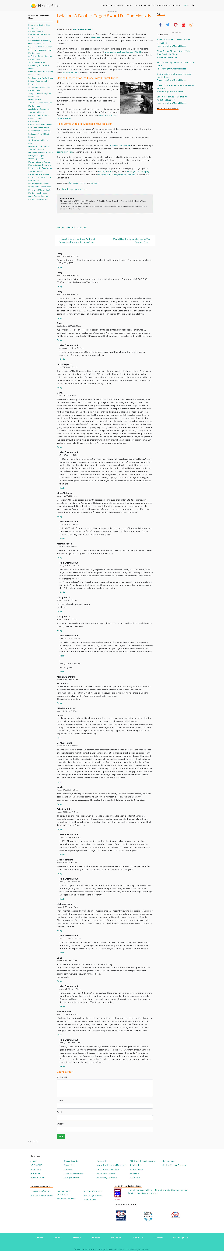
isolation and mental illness (74, 189)
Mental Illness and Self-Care (40, 177)
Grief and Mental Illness (38, 140)
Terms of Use (115, 1237)
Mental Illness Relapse (37, 193)
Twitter (82, 183)
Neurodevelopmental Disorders (111, 1165)
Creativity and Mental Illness (40, 124)
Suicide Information (92, 1191)
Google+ (95, 183)
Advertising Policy (180, 1237)
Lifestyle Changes (36, 155)
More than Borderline (167, 57)
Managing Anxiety (36, 158)
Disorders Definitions (40, 1191)
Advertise (96, 1237)
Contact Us (76, 1237)
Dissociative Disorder (73, 1173)
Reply (59, 267)
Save (61, 1136)
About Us (57, 1237)
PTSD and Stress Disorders (142, 1161)
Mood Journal (90, 1199)
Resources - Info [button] (122, 5)
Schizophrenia (136, 1169)
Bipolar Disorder (71, 1161)
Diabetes (68, 1169)
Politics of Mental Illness (38, 183)
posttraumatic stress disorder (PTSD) (123, 52)
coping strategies (65, 151)
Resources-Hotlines (66, 1198)
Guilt (30, 143)
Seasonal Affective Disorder (40, 46)
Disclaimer (158, 1237)
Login (186, 5)
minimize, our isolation (120, 145)
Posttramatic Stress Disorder (40, 186)
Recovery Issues (35, 28)
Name (60, 1100)
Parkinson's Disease (106, 1173)
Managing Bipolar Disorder (39, 162)
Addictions (35, 1169)
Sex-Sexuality (169, 1161)
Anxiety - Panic (37, 1177)
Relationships (136, 1165)
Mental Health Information (63, 1193)
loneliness (95, 37)
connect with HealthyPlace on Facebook (117, 174)
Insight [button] (137, 5)
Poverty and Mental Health (39, 190)
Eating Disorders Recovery (39, 130)
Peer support (34, 180)
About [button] (176, 5)
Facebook (74, 183)
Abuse (33, 1161)
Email (59, 1112)
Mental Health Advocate (38, 174)
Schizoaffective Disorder (174, 1165)
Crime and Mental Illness (38, 127)
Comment (62, 1077)
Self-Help (134, 1173)
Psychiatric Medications (41, 1195)
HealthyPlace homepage (138, 171)
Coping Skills (33, 121)
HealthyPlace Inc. (90, 1249)
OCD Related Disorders (108, 1169)
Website (61, 1123)
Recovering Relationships (39, 25)
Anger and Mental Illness (38, 115)
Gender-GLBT (104, 1161)
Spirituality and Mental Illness (40, 78)
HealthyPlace (104, 171)
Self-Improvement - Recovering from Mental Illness (38, 65)
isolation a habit (69, 72)
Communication (35, 118)
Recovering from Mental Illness (171, 46)
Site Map (39, 1237)
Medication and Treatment (39, 165)
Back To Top (33, 1141)
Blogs (147, 5)
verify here (152, 1193)
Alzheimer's (35, 1173)
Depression (69, 1165)
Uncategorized (34, 99)
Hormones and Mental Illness (40, 152)
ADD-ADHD (36, 1165)
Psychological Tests (161, 5)
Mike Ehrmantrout (83, 29)
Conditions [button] (105, 5)
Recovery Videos (35, 31)
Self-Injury (135, 1177)
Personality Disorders (107, 1177)
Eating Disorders (71, 1177)
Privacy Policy (138, 1237)
